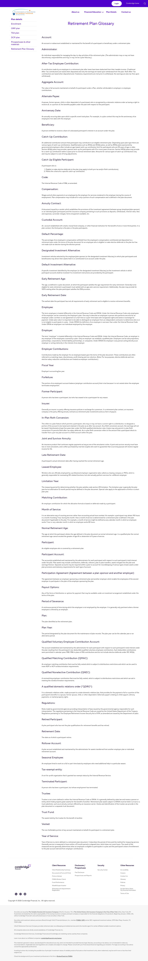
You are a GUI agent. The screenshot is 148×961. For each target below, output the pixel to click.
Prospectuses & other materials (20, 43)
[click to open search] (145, 3)
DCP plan (15, 37)
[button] (117, 3)
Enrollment (16, 24)
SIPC (83, 920)
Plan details (16, 19)
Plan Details (111, 12)
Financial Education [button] (92, 12)
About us (75, 12)
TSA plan (15, 33)
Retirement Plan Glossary (22, 49)
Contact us (126, 12)
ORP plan (15, 28)
